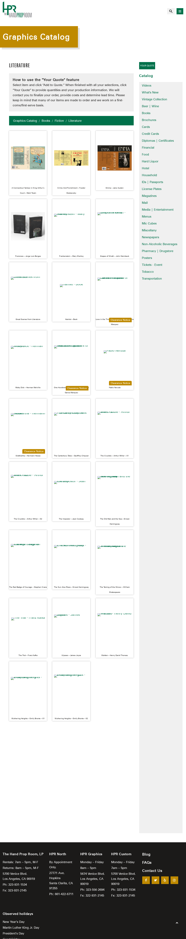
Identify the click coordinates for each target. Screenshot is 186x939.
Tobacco (148, 271)
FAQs (147, 862)
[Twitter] (155, 880)
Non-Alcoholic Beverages (159, 244)
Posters (147, 258)
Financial (148, 147)
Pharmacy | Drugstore (157, 251)
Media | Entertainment (157, 209)
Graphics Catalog (25, 120)
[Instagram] (174, 880)
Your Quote (147, 65)
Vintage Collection (154, 99)
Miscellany (149, 230)
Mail (145, 202)
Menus (146, 216)
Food (145, 154)
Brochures (149, 120)
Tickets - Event (152, 265)
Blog (146, 854)
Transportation (152, 278)
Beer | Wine (150, 106)
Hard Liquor (150, 161)
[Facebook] (146, 880)
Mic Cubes (149, 223)
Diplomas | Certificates (158, 140)
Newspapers (150, 237)
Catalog (146, 75)
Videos (146, 85)
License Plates (151, 189)
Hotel (145, 168)
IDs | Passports (152, 182)
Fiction (59, 120)
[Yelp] (165, 880)
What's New (150, 92)
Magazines (149, 196)
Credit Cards (150, 134)
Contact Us (152, 870)
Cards (146, 127)
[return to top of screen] (177, 922)
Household (149, 175)
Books (46, 120)
